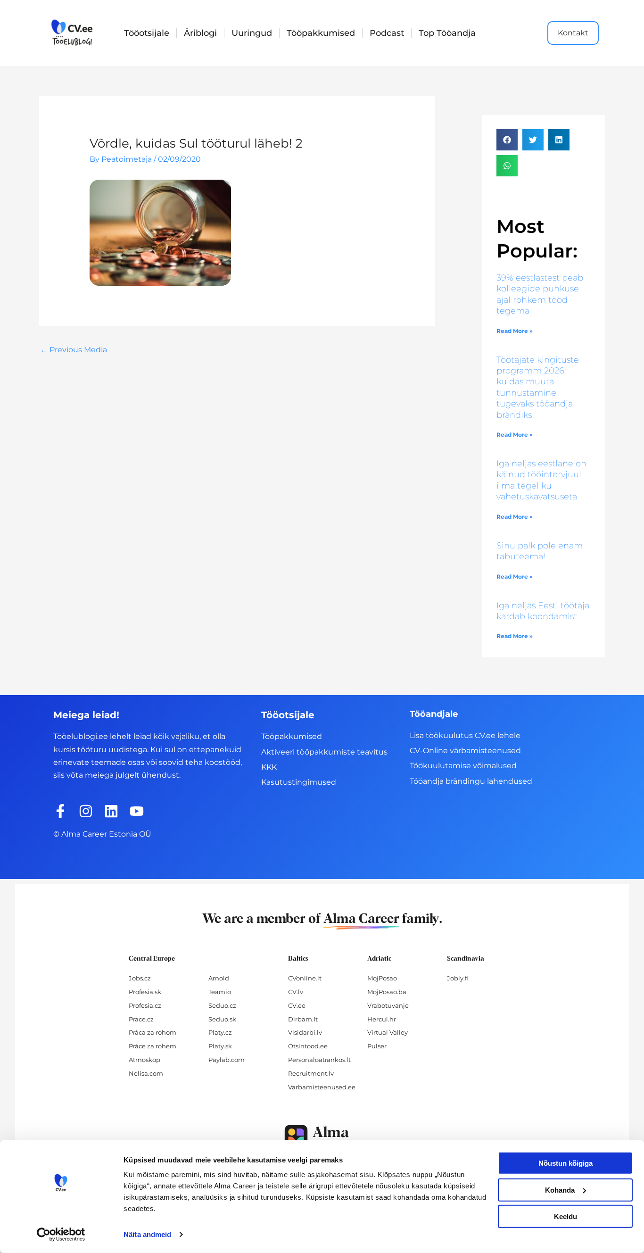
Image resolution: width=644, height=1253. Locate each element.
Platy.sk (220, 1046)
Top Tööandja (447, 33)
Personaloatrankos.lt (319, 1059)
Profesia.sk (145, 992)
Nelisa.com (146, 1073)
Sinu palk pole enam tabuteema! (539, 551)
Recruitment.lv (311, 1073)
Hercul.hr (381, 1019)
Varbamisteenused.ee (321, 1087)
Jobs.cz (140, 978)
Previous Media (73, 349)
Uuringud (251, 33)
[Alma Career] (322, 1139)
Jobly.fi (458, 978)
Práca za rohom (152, 1032)
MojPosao (382, 978)
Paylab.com (226, 1059)
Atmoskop (144, 1059)
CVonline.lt (305, 978)
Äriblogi (200, 33)
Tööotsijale (146, 33)
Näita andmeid (147, 1234)
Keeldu (565, 1216)
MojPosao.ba (386, 992)
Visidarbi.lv (305, 1032)
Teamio (219, 992)
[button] (507, 139)
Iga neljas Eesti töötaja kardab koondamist (542, 611)
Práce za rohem (152, 1046)
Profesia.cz (145, 1005)
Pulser (377, 1046)
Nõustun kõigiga (565, 1163)
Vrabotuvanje (388, 1005)
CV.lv (295, 992)
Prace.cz (141, 1019)
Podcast (387, 33)
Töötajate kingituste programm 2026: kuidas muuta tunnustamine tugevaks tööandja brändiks (537, 387)
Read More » (514, 330)
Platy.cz (220, 1032)
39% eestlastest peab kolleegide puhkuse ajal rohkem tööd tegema (539, 294)
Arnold (218, 978)
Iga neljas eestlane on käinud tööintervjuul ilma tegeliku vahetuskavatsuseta (541, 480)
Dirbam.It (303, 1019)
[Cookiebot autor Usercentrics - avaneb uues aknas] (61, 1235)
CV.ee (296, 1005)
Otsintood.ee (308, 1046)
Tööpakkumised (321, 33)
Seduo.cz (222, 1005)
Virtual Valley (387, 1032)
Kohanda (560, 1190)
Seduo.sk (222, 1019)
